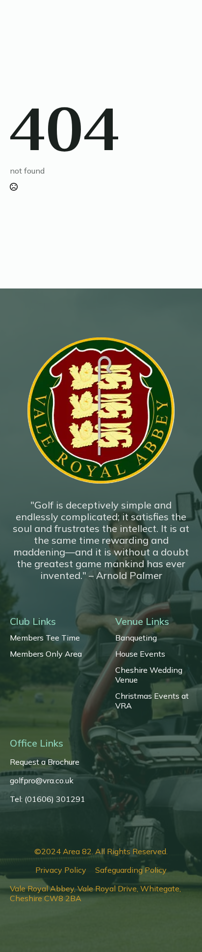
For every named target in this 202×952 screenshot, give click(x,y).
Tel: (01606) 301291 (47, 799)
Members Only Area (46, 654)
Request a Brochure (44, 762)
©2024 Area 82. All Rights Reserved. (101, 851)
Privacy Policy (60, 870)
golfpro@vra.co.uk (42, 780)
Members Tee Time (45, 637)
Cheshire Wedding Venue (148, 675)
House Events (140, 654)
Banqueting (136, 637)
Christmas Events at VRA (152, 700)
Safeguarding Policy (131, 870)
